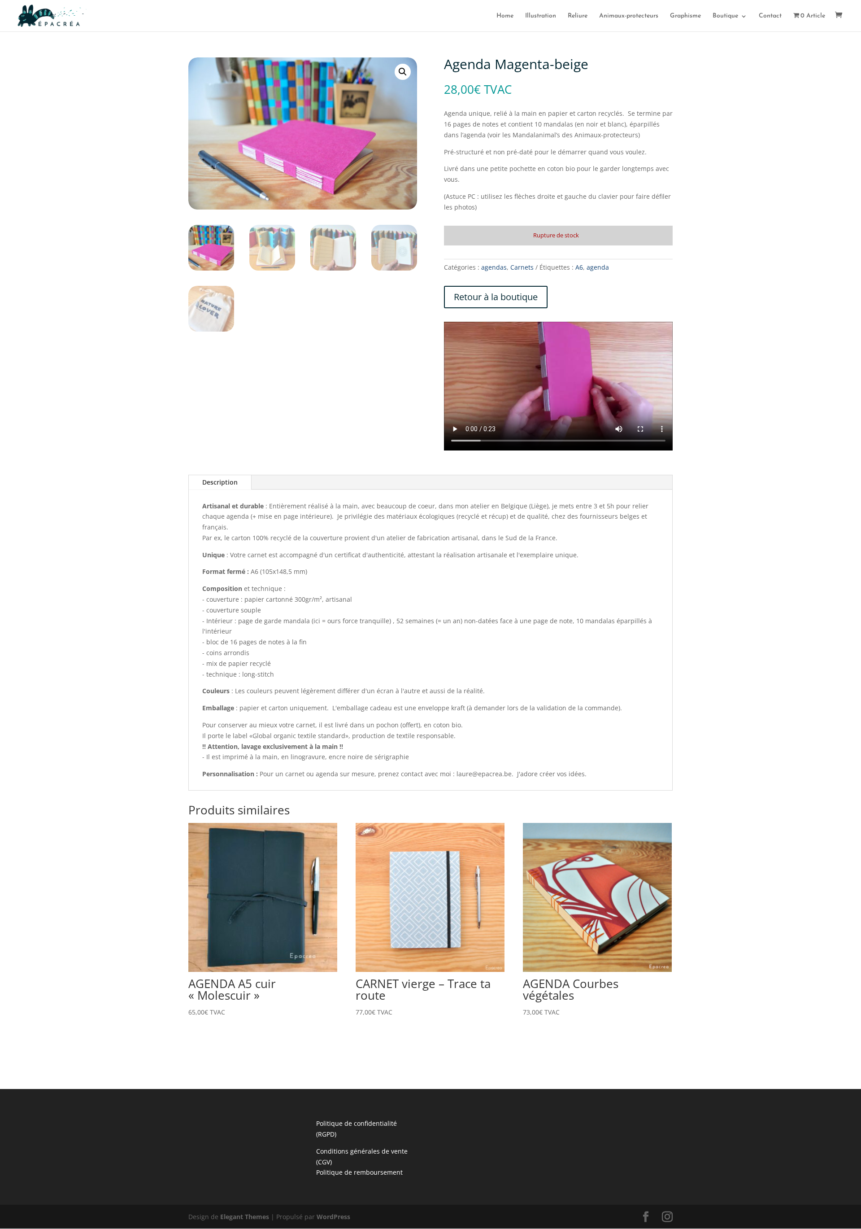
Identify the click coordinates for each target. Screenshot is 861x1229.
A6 (579, 267)
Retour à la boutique (496, 297)
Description (220, 482)
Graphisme (685, 16)
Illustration (540, 16)
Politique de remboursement (359, 1172)
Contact (770, 16)
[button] (403, 72)
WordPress (333, 1216)
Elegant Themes (244, 1216)
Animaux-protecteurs (628, 16)
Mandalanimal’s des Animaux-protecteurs (575, 135)
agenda (598, 267)
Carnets (522, 267)
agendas (494, 267)
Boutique (725, 16)
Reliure (577, 16)
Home (504, 16)
